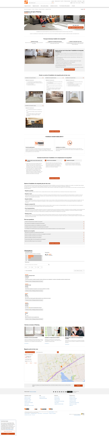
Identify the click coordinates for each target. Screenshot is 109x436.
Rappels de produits (57, 399)
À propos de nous (72, 395)
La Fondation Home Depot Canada (74, 402)
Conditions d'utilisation (27, 413)
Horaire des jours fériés (72, 401)
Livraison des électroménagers (29, 402)
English (83, 1)
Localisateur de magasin (72, 399)
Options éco (71, 405)
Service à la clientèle (74, 1)
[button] (53, 3)
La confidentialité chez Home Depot (59, 401)
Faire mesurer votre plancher (76, 27)
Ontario (33, 9)
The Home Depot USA (45, 413)
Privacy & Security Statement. (9, 429)
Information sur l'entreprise (73, 398)
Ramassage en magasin (28, 399)
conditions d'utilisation (51, 411)
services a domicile (41, 9)
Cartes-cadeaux (79, 1)
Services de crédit (57, 1)
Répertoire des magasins (27, 9)
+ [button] (83, 379)
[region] (8, 428)
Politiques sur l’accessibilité (52, 413)
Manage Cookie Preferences (8, 431)
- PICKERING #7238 (28, 356)
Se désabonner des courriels (28, 414)
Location (53, 1)
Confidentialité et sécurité (34, 413)
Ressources (56, 395)
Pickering (36, 9)
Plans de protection (57, 398)
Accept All (8, 433)
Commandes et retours (27, 395)
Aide (40, 395)
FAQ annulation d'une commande (29, 405)
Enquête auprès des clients (43, 398)
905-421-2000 (30, 361)
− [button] (83, 380)
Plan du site (33, 414)
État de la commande (67, 1)
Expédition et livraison (27, 401)
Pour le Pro (62, 1)
